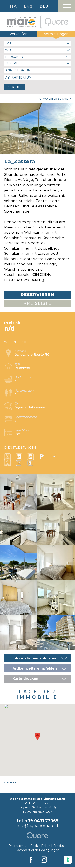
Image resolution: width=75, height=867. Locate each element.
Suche (14, 87)
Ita (13, 6)
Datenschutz (17, 846)
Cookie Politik (40, 846)
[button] (37, 736)
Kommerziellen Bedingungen (37, 850)
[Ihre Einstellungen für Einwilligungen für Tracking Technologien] (68, 860)
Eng (28, 6)
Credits (58, 846)
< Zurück (10, 782)
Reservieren (37, 294)
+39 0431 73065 (41, 820)
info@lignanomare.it (37, 825)
